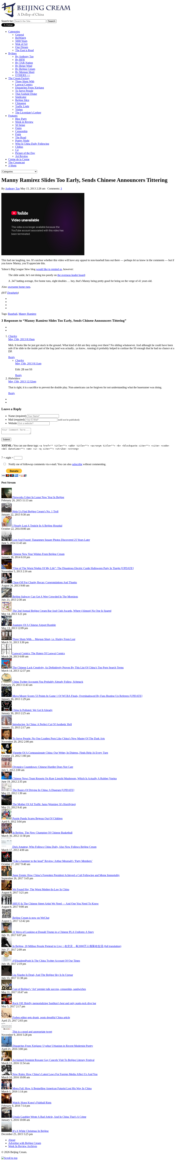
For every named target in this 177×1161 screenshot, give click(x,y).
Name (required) (17, 415)
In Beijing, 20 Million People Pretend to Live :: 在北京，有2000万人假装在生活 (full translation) (66, 946)
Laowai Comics (23, 84)
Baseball (12, 313)
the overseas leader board (71, 275)
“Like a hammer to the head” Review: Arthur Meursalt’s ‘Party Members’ (52, 861)
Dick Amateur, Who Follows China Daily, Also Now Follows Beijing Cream (54, 846)
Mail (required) (16, 419)
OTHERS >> (22, 75)
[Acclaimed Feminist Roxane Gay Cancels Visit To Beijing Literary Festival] (6, 1060)
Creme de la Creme (18, 159)
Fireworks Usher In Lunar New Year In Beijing (38, 497)
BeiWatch (20, 37)
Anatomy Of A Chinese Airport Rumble (34, 625)
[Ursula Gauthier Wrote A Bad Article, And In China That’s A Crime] (6, 1116)
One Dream (21, 47)
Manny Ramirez (27, 313)
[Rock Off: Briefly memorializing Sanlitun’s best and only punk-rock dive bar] (6, 1003)
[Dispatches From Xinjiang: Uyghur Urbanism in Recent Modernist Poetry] (6, 1045)
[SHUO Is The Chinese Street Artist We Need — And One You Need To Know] (6, 903)
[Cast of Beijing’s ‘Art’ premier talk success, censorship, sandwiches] (6, 989)
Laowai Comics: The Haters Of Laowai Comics (38, 653)
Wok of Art (21, 44)
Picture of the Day (25, 153)
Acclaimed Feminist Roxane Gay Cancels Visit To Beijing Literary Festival (53, 1060)
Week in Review (24, 121)
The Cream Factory (19, 78)
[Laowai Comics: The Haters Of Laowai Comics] (6, 653)
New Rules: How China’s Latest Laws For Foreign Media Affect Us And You (54, 1074)
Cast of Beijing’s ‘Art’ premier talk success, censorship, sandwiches (49, 989)
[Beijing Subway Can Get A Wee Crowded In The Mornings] (6, 596)
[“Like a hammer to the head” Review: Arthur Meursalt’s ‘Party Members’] (6, 861)
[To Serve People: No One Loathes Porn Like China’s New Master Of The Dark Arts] (6, 738)
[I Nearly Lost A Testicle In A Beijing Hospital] (6, 525)
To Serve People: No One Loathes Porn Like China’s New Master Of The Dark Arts (58, 738)
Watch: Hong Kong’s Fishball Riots (31, 1102)
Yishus (19, 109)
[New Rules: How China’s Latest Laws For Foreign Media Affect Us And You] (6, 1074)
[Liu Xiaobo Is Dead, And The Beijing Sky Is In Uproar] (6, 974)
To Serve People (24, 90)
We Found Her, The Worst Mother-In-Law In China (40, 889)
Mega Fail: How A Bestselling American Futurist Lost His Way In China (52, 1088)
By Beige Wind (23, 65)
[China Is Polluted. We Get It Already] (6, 710)
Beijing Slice (22, 100)
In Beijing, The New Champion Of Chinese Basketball (42, 832)
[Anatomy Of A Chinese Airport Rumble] (6, 625)
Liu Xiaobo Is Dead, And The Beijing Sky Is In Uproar (42, 974)
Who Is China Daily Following (32, 143)
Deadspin (12, 292)
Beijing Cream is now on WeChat (30, 917)
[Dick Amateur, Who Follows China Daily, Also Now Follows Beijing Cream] (6, 846)
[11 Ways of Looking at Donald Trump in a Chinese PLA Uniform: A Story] (6, 931)
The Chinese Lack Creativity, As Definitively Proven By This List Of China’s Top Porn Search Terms (68, 667)
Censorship (21, 131)
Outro (18, 128)
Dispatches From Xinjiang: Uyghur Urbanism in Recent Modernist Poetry (52, 1045)
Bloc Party (21, 118)
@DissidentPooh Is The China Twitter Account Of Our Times (46, 960)
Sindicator (20, 97)
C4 (16, 149)
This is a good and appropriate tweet (32, 1031)
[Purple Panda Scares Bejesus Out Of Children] (6, 818)
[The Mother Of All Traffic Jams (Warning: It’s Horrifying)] (6, 804)
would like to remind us (49, 269)
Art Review (21, 156)
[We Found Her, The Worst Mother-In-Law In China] (6, 889)
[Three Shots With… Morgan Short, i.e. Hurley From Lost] (6, 639)
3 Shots (12, 165)
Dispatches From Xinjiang (29, 87)
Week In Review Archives (22, 1146)
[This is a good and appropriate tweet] (6, 1031)
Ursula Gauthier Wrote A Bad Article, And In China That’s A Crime (49, 1116)
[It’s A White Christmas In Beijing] (6, 1131)
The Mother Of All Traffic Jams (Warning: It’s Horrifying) (44, 804)
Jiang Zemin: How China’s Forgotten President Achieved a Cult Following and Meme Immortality (66, 875)
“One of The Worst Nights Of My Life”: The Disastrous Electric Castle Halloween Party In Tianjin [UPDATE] (73, 568)
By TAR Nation (24, 62)
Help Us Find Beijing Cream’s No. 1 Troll (35, 511)
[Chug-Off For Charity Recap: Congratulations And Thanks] (6, 582)
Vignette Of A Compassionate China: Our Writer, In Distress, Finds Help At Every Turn (60, 752)
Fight (18, 134)
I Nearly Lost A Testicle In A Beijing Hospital (37, 525)
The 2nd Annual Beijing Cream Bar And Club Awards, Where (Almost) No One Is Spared (61, 610)
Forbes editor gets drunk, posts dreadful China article (41, 1017)
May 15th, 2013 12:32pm (22, 381)
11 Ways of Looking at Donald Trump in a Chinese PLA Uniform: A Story (53, 931)
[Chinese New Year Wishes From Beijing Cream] (6, 554)
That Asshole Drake (26, 93)
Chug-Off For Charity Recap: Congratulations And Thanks (44, 582)
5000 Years (21, 40)
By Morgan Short (24, 72)
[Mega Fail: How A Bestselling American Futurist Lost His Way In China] (6, 1088)
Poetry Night (22, 140)
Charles (12, 336)
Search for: (7, 21)
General (19, 34)
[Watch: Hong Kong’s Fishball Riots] (6, 1102)
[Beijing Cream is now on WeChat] (6, 917)
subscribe (77, 464)
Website (12, 423)
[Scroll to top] (9, 1158)
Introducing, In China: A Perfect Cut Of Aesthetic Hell (42, 724)
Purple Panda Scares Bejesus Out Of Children (37, 818)
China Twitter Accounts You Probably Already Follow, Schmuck (47, 681)
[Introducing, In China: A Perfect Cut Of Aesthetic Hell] (6, 724)
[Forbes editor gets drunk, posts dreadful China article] (6, 1017)
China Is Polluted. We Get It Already (32, 710)
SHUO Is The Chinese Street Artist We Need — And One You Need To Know (55, 903)
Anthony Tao (12, 188)
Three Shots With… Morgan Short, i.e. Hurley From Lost (43, 639)
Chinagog (20, 103)
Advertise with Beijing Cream (24, 1143)
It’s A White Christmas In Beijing (30, 1131)
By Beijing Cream (25, 68)
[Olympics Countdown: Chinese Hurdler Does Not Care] (6, 766)
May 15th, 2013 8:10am (21, 339)
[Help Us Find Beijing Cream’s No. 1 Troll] (6, 511)
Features (12, 115)
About (11, 1140)
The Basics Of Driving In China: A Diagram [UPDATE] (43, 790)
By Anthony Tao (24, 56)
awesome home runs (19, 286)
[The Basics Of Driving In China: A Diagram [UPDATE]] (6, 790)
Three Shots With (24, 81)
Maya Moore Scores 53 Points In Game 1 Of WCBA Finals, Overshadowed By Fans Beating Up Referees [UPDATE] (77, 695)
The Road (20, 137)
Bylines (12, 53)
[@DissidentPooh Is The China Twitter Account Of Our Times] (6, 960)
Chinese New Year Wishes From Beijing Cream (38, 554)
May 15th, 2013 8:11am (28, 363)
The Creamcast (16, 162)
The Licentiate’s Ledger (28, 112)
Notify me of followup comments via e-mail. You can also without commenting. (57, 464)
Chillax (19, 146)
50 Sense (20, 125)
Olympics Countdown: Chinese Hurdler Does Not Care (42, 766)
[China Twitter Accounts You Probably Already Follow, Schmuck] (6, 681)
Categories (14, 31)
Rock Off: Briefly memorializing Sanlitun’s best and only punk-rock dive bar (54, 1003)
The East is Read (24, 50)
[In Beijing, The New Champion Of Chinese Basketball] (6, 832)
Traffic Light (22, 106)
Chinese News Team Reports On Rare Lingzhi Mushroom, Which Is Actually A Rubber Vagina (64, 778)
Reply (11, 357)
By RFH (20, 59)
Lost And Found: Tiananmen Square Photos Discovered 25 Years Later (51, 539)
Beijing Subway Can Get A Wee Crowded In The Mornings (45, 596)
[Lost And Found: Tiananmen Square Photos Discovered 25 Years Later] (6, 539)
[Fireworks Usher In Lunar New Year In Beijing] (6, 497)
